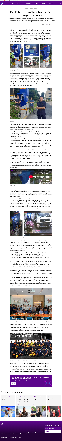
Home (13, 3)
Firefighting (24, 396)
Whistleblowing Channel (19, 433)
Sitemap (20, 437)
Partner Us (43, 3)
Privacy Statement (11, 437)
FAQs (13, 433)
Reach (16, 437)
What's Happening (28, 3)
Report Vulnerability (4, 437)
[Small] (45, 24)
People (35, 9)
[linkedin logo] (32, 433)
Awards (27, 9)
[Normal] (47, 24)
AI (2, 396)
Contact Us (51, 3)
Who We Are (19, 3)
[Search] (60, 3)
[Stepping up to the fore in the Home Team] (38, 406)
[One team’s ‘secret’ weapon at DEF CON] (8, 406)
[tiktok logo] (30, 433)
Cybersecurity (11, 396)
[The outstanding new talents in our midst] (54, 406)
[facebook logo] (26, 433)
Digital (3, 398)
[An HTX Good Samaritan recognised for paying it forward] (23, 406)
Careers (7, 396)
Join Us (36, 3)
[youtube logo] (35, 433)
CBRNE (31, 9)
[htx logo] (2, 3)
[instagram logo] (28, 433)
